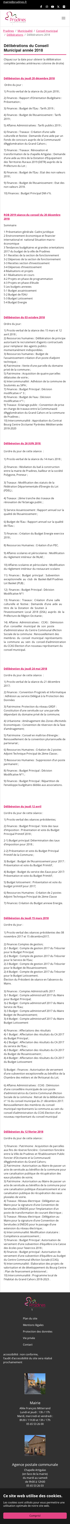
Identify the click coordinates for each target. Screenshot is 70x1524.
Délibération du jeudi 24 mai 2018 (25, 668)
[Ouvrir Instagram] (47, 7)
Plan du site (30, 1318)
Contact (28, 1344)
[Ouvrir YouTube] (52, 7)
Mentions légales (33, 1325)
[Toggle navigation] (63, 18)
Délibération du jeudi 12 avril (22, 806)
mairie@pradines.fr (15, 2)
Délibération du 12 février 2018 (23, 1131)
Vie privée (29, 1338)
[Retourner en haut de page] (35, 1477)
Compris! (35, 1515)
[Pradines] (15, 18)
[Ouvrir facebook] (41, 7)
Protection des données (37, 1331)
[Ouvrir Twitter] (58, 7)
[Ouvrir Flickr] (64, 7)
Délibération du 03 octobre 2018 (24, 317)
